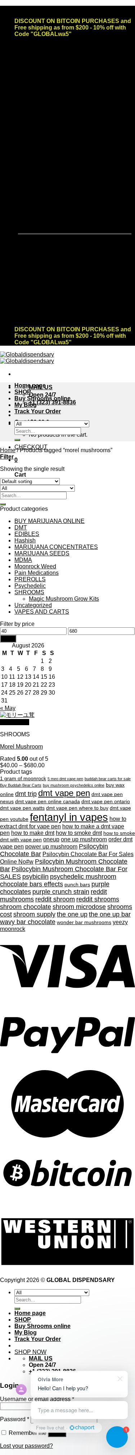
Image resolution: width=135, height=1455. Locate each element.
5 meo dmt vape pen (65, 779)
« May (7, 708)
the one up (72, 914)
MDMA (23, 560)
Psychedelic (30, 586)
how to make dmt (32, 833)
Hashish (25, 540)
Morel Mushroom (21, 747)
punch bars (77, 884)
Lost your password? (26, 1446)
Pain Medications (36, 573)
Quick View (14, 722)
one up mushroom (84, 839)
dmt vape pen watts (22, 808)
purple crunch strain (60, 891)
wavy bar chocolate (27, 922)
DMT (20, 527)
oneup (51, 839)
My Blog (25, 405)
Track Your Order (37, 411)
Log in (57, 1433)
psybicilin (35, 876)
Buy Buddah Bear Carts (20, 785)
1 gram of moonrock (23, 778)
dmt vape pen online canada (47, 801)
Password (14, 1419)
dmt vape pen (64, 793)
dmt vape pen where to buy (77, 808)
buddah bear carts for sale (108, 779)
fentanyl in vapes (69, 817)
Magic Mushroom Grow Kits (64, 599)
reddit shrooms (97, 899)
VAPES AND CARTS (41, 612)
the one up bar (110, 914)
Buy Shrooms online (42, 398)
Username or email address (37, 1399)
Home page (30, 385)
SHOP (22, 392)
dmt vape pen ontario (105, 801)
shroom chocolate (25, 906)
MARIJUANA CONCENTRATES (56, 547)
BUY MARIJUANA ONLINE (49, 521)
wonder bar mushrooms (84, 922)
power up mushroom (51, 847)
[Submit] (17, 440)
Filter (8, 638)
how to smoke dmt (79, 833)
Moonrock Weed (35, 566)
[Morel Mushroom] (17, 715)
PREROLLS (30, 579)
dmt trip (26, 793)
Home (7, 450)
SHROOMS (29, 592)
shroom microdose (79, 906)
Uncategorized (33, 605)
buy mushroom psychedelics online (73, 785)
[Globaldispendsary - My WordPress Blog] (27, 357)
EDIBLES (26, 534)
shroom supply (34, 914)
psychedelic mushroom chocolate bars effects (58, 880)
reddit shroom (55, 899)
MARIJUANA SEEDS (41, 553)
